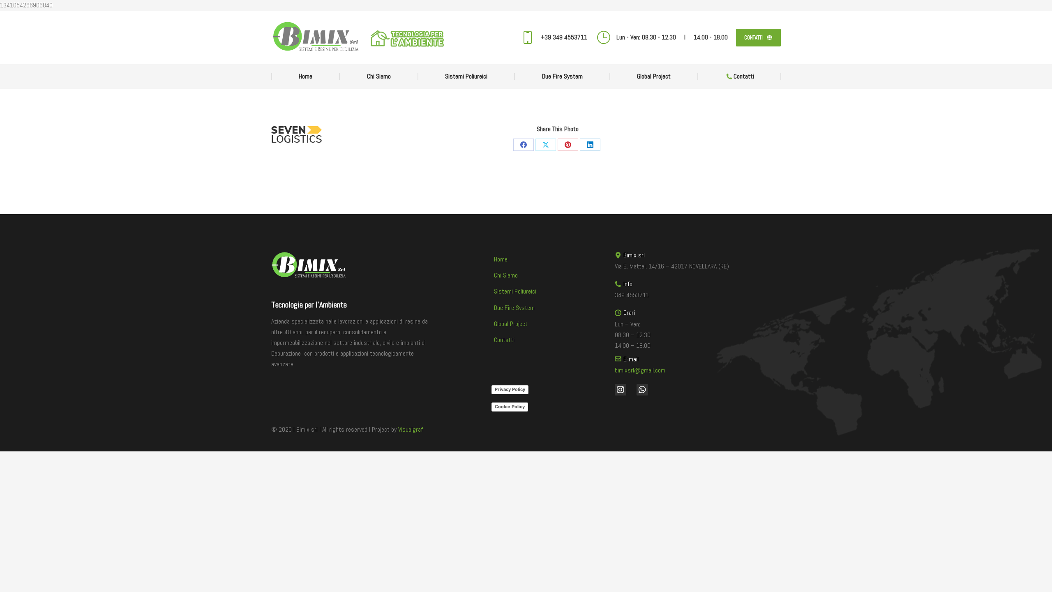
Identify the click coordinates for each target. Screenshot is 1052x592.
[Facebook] (523, 145)
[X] (545, 145)
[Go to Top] (1039, 579)
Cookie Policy (510, 406)
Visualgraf (410, 429)
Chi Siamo (506, 275)
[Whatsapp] (642, 389)
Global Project (511, 323)
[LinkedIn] (590, 145)
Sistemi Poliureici (515, 291)
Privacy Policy (510, 389)
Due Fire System (514, 307)
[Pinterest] (568, 145)
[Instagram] (620, 389)
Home (501, 259)
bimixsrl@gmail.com (640, 370)
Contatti (504, 339)
